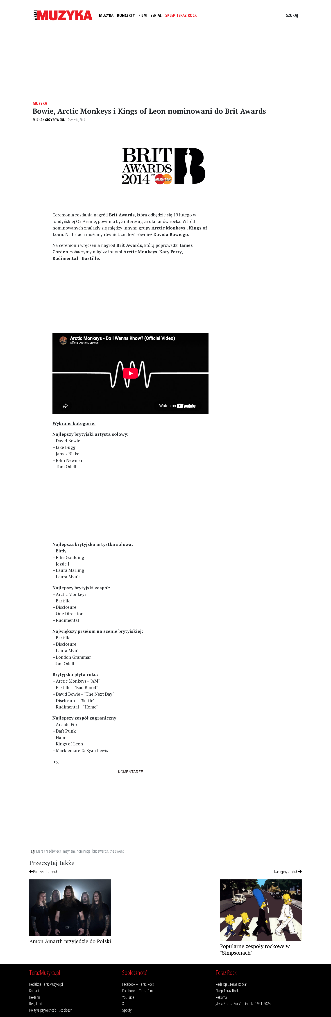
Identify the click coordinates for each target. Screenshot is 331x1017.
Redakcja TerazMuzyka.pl (46, 984)
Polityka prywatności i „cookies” (50, 1010)
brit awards (100, 851)
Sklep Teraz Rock (181, 15)
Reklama (35, 997)
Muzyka (106, 15)
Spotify (126, 1010)
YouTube (128, 997)
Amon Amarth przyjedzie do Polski (70, 941)
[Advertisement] (165, 62)
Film (142, 15)
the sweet (117, 851)
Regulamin (36, 1003)
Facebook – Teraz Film (137, 990)
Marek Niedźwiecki (48, 851)
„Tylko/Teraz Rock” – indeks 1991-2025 (243, 1003)
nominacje (84, 851)
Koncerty (126, 15)
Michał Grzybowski (48, 119)
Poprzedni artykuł (45, 871)
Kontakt (34, 990)
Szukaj (292, 15)
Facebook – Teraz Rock (138, 984)
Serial (156, 15)
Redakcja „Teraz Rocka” (231, 984)
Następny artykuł (286, 871)
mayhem (69, 851)
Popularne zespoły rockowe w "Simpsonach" (255, 949)
